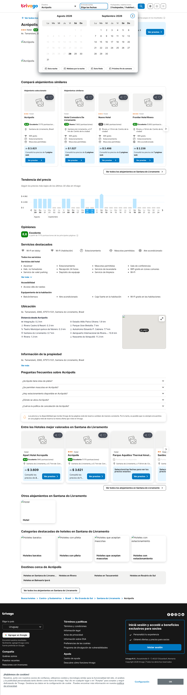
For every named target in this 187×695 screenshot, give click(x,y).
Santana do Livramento (108, 598)
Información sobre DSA (75, 639)
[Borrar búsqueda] (75, 6)
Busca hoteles (28, 598)
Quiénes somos (9, 656)
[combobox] (59, 7)
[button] (39, 102)
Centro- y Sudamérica (50, 598)
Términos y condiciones (75, 626)
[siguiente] (132, 16)
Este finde (98, 68)
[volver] (31, 210)
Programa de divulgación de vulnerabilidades (86, 647)
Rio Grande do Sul (84, 598)
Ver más (25, 277)
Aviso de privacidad (73, 634)
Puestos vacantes (11, 660)
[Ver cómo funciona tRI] (77, 235)
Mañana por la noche (76, 68)
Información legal (72, 630)
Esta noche (52, 68)
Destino (45, 5)
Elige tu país (8, 621)
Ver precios (153, 32)
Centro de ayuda (72, 658)
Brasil (68, 598)
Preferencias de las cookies (77, 643)
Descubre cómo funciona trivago (79, 662)
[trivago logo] (29, 6)
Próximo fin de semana (122, 68)
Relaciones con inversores (14, 664)
